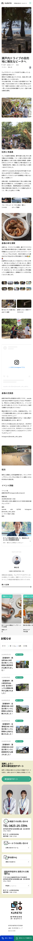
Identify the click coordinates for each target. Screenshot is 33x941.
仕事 (19, 646)
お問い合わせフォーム (12, 848)
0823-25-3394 (18, 826)
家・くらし (13, 646)
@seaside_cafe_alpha (15, 436)
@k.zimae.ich (20, 493)
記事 (8, 178)
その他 (25, 646)
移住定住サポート (11, 779)
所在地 (11, 886)
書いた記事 (5, 584)
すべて (4, 646)
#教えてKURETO (10, 862)
